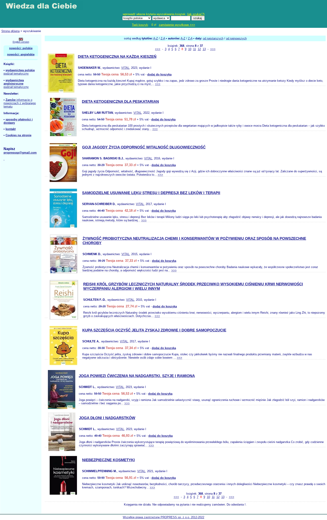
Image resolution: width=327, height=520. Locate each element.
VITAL (125, 67)
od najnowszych (236, 38)
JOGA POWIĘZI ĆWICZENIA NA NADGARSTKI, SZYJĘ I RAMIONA (137, 376)
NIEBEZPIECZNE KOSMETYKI (108, 460)
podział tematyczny (16, 73)
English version (21, 42)
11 (194, 49)
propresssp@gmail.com (20, 152)
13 (204, 49)
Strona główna (10, 31)
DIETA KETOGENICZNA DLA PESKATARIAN (120, 102)
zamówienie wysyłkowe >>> (177, 24)
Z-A (163, 38)
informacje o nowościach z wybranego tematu (20, 103)
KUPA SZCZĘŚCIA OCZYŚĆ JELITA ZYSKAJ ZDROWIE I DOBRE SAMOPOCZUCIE (154, 330)
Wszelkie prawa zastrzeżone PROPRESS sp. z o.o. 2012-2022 (163, 517)
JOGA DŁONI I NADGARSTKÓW (107, 418)
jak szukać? (196, 14)
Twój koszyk (140, 24)
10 (189, 49)
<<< (157, 49)
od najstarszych (213, 38)
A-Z (155, 38)
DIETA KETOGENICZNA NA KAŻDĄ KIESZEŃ (117, 57)
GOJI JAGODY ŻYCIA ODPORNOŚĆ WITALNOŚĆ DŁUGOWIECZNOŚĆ (144, 147)
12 (199, 49)
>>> (213, 49)
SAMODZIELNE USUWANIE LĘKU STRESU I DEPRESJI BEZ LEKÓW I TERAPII (151, 193)
